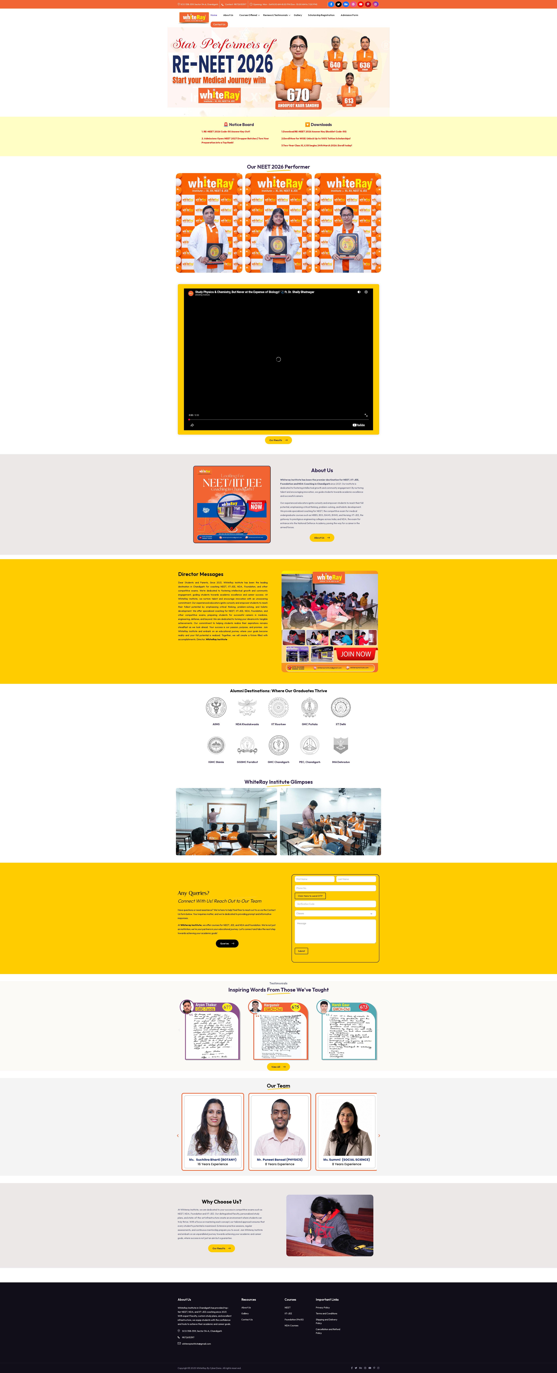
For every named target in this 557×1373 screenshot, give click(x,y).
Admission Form (349, 15)
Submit (301, 951)
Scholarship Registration (321, 15)
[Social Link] (331, 4)
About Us (228, 15)
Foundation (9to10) (294, 1319)
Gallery (298, 15)
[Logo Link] (216, 707)
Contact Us (219, 24)
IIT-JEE (288, 1313)
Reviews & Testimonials (275, 15)
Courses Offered (248, 15)
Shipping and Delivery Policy (326, 1321)
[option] (278, 60)
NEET (288, 1307)
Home (214, 15)
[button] (179, 822)
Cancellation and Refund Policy (328, 1331)
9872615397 (240, 4)
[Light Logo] (194, 18)
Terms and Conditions (326, 1313)
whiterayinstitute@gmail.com (196, 1343)
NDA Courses (291, 1325)
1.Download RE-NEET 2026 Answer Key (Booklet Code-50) (313, 131)
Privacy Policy (323, 1307)
